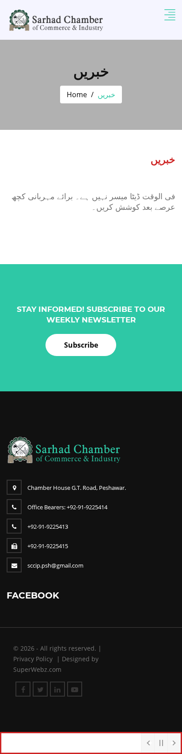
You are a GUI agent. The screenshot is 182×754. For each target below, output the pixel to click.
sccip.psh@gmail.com (55, 565)
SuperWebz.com (37, 669)
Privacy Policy (33, 659)
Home (77, 94)
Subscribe (81, 345)
